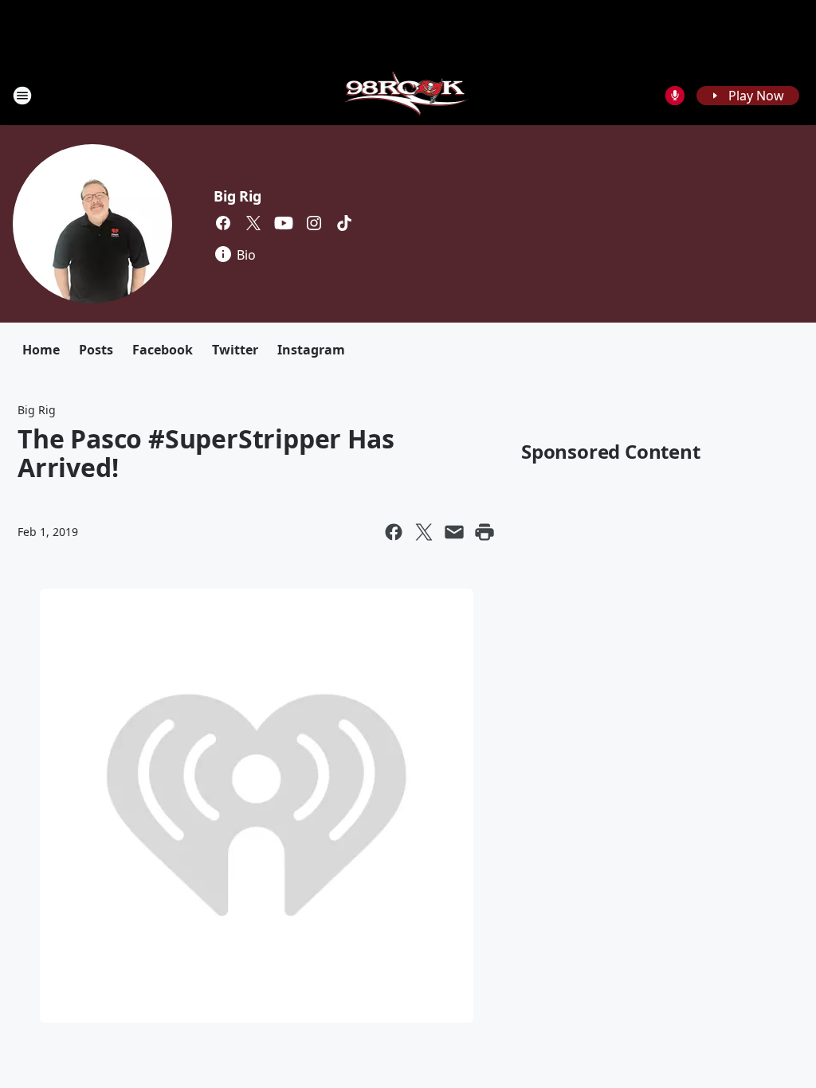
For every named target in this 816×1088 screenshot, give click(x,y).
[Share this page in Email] (454, 532)
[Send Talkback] (675, 95)
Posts (96, 349)
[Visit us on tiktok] (344, 223)
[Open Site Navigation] (22, 95)
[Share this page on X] (424, 532)
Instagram (311, 349)
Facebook (162, 349)
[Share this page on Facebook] (393, 532)
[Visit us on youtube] (283, 223)
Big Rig (237, 195)
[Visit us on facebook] (223, 223)
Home (41, 349)
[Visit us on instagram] (314, 223)
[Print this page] (484, 532)
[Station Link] (408, 95)
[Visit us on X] (253, 223)
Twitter (235, 349)
